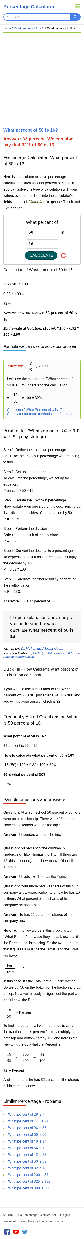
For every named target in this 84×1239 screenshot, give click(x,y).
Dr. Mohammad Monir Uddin (42, 648)
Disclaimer (46, 1221)
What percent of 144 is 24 (28, 1121)
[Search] (75, 17)
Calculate (41, 255)
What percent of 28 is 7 (26, 1114)
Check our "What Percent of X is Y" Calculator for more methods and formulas (40, 412)
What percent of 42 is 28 (27, 1155)
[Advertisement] (42, 80)
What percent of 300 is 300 (29, 1188)
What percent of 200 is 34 (28, 1175)
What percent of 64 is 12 (27, 1148)
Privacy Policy (26, 1221)
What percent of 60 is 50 (27, 1134)
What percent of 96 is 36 (27, 1128)
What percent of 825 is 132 (29, 1181)
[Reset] (63, 255)
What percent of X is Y (29, 28)
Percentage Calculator (29, 6)
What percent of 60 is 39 (27, 1161)
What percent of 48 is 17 (27, 1141)
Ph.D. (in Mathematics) (49, 653)
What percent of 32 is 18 (27, 1168)
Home (7, 28)
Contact (60, 1221)
